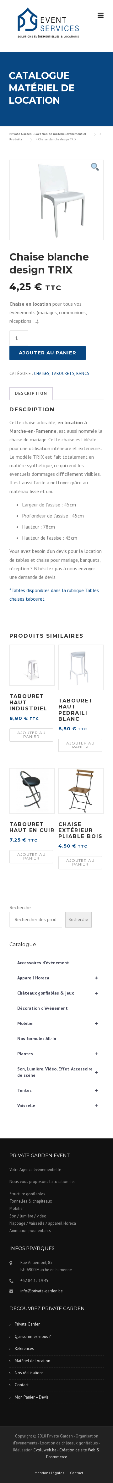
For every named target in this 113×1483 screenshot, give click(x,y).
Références (24, 1348)
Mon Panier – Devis (32, 1397)
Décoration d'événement (42, 1008)
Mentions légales (49, 1473)
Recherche (20, 907)
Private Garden (27, 1324)
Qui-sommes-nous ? (33, 1336)
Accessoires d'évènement (43, 962)
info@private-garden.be (41, 1291)
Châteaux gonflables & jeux (57, 993)
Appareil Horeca (57, 978)
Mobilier (57, 1023)
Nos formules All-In (36, 1038)
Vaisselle (57, 1105)
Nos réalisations (29, 1373)
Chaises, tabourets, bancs (61, 373)
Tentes (57, 1090)
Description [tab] (31, 393)
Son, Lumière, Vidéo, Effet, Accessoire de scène (57, 1072)
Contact (22, 1385)
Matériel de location (32, 1361)
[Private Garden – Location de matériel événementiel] (47, 23)
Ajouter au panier (47, 353)
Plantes (57, 1054)
